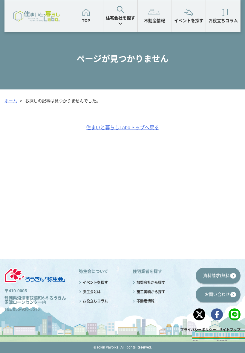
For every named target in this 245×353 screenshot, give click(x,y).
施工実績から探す (199, 45)
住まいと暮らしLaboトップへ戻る (122, 127)
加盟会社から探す (147, 45)
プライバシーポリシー (198, 330)
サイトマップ (230, 330)
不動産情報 (154, 20)
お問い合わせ (217, 294)
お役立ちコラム (223, 20)
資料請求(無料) (217, 275)
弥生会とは (92, 292)
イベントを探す (188, 20)
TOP (86, 20)
